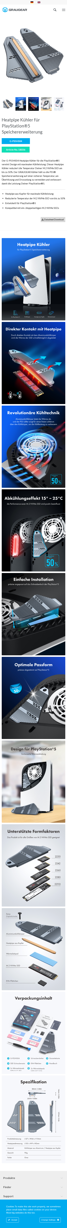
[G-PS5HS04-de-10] (59, 104)
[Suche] (53, 9)
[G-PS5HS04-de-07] (46, 104)
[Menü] (63, 10)
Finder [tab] (7, 1187)
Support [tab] (8, 1196)
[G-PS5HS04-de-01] (20, 104)
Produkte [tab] (9, 1178)
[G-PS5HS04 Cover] (33, 56)
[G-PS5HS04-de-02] (33, 104)
